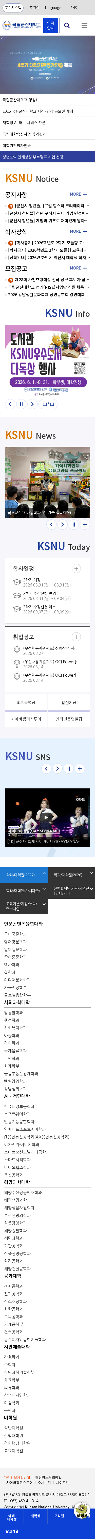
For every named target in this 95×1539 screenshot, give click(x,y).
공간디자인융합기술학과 (25, 1340)
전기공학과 (13, 1294)
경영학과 (11, 1043)
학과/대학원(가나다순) (23, 891)
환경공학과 (13, 1261)
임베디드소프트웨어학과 (25, 1129)
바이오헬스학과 (17, 1167)
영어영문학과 (15, 942)
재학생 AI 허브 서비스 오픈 (24, 122)
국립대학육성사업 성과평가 (24, 134)
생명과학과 (13, 1238)
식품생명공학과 (17, 1253)
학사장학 (16, 231)
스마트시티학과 (17, 1160)
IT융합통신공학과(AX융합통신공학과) (37, 1137)
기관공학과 (13, 1246)
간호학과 (11, 1357)
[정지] (21, 404)
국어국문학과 (15, 934)
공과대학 (12, 1276)
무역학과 (11, 1058)
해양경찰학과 (15, 1231)
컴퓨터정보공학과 (19, 1106)
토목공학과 (13, 1317)
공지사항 (16, 194)
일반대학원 (13, 1428)
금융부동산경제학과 (21, 1074)
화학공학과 (13, 1309)
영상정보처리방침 (48, 1478)
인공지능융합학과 (19, 1122)
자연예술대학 (17, 1347)
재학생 (36, 1516)
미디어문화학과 (17, 980)
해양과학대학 (17, 1182)
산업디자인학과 (17, 1395)
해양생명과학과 (17, 1200)
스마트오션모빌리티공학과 (27, 1152)
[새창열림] (47, 360)
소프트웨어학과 (17, 1114)
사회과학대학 (17, 1002)
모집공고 (16, 268)
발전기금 (11, 1531)
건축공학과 (13, 1332)
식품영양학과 (15, 1223)
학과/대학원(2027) (20, 875)
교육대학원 (13, 1451)
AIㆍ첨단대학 (17, 1096)
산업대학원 (13, 1436)
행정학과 (11, 1020)
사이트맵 (62, 1483)
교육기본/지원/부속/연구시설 (21, 906)
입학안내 (50, 25)
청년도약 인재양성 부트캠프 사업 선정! (34, 157)
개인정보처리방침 (17, 1478)
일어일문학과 (15, 949)
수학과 (9, 1365)
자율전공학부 (15, 988)
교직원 (59, 1516)
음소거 (8, 83)
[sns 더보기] (80, 769)
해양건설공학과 (17, 1269)
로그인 (35, 8)
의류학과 (11, 1388)
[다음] (32, 404)
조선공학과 (13, 1175)
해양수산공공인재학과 (23, 1193)
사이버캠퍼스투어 (19, 1483)
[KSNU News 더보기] (85, 524)
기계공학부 (13, 1324)
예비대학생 (12, 1517)
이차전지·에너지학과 (21, 1145)
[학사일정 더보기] (76, 568)
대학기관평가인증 (17, 145)
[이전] (10, 404)
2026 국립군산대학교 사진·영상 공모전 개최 (38, 111)
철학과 (9, 972)
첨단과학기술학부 (19, 1372)
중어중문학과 (15, 957)
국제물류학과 (15, 1051)
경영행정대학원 (17, 1443)
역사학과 (11, 965)
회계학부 (11, 1066)
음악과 (9, 1410)
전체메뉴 (84, 25)
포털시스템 (13, 8)
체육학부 (11, 1380)
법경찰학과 (13, 1013)
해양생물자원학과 (19, 1208)
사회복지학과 (15, 1028)
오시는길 (44, 1483)
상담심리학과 (15, 1089)
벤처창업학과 (15, 1081)
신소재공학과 (15, 1301)
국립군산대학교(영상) (20, 99)
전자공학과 (13, 1286)
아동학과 (11, 1036)
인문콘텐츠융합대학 (23, 924)
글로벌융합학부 (17, 995)
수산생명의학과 (17, 1215)
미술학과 (11, 1403)
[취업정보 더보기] (76, 636)
